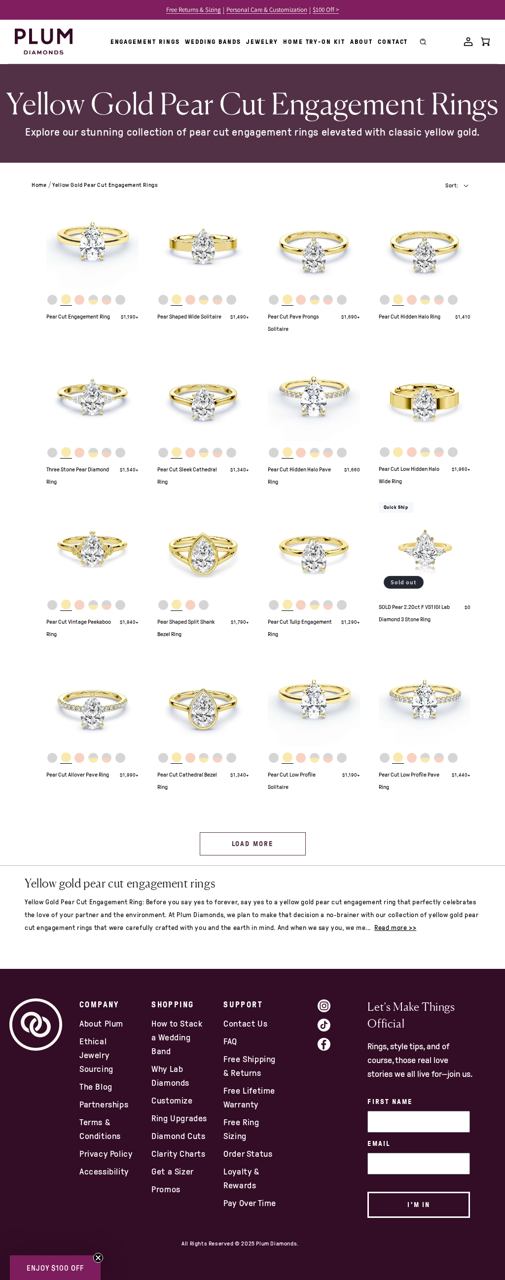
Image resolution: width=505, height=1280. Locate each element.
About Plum (101, 1024)
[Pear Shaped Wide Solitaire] (203, 243)
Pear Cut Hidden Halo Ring (409, 316)
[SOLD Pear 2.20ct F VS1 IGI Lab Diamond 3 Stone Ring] (425, 548)
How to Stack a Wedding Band (176, 1037)
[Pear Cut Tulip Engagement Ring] (314, 548)
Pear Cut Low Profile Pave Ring (409, 780)
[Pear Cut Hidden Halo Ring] (425, 243)
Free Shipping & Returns (249, 1066)
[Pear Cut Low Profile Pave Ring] (425, 700)
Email (378, 1143)
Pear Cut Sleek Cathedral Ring (187, 475)
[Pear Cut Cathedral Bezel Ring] (203, 700)
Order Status (247, 1154)
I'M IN (418, 1205)
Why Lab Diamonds (170, 1076)
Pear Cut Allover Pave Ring (77, 774)
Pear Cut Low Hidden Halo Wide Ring (409, 475)
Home (39, 184)
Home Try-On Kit (314, 41)
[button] (55, 1267)
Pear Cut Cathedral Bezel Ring (187, 780)
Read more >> (395, 927)
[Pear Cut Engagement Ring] (92, 243)
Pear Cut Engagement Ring (78, 316)
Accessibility (104, 1171)
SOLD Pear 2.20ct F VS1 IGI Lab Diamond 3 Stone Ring (414, 613)
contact (393, 41)
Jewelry (262, 41)
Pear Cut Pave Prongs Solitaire (293, 322)
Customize (171, 1100)
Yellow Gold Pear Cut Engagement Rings (105, 184)
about (361, 41)
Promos (165, 1189)
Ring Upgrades (179, 1118)
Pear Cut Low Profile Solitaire (292, 780)
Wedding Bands (213, 41)
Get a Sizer (172, 1171)
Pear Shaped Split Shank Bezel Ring (186, 628)
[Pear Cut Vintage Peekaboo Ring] (92, 548)
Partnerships (103, 1104)
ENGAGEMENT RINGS (145, 41)
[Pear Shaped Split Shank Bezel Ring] (203, 548)
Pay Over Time (249, 1203)
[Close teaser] (98, 1258)
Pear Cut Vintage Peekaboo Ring (78, 628)
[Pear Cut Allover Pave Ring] (92, 700)
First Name (389, 1101)
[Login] (468, 41)
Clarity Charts (178, 1154)
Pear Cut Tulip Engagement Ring (300, 628)
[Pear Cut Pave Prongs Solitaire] (314, 243)
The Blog (95, 1087)
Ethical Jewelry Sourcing (96, 1055)
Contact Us (245, 1024)
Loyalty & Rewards (241, 1178)
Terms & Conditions (100, 1129)
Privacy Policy (105, 1154)
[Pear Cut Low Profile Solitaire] (314, 700)
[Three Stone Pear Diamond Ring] (92, 395)
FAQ (230, 1041)
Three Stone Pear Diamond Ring (77, 475)
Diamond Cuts (178, 1136)
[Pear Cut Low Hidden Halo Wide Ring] (425, 395)
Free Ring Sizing (241, 1129)
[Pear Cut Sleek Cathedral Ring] (203, 395)
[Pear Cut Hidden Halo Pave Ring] (314, 395)
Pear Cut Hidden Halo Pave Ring (299, 475)
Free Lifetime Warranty (249, 1097)
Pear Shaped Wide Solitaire (189, 316)
